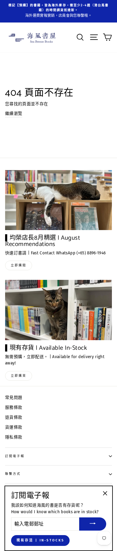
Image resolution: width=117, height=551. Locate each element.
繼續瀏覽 (13, 113)
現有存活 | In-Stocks (40, 540)
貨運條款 (13, 427)
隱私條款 (13, 437)
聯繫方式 (13, 474)
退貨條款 (13, 417)
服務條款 (13, 407)
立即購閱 (18, 265)
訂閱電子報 (15, 456)
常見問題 (13, 397)
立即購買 (18, 376)
